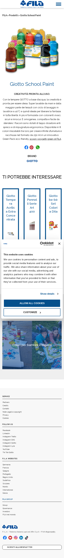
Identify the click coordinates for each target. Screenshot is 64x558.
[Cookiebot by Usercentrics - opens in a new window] (40, 244)
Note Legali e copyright (12, 412)
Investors (6, 512)
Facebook (6, 430)
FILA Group (7, 499)
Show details (47, 293)
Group (5, 505)
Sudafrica (6, 480)
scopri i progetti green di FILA (45, 139)
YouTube (6, 449)
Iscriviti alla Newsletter (19, 547)
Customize (30, 312)
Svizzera (6, 484)
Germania (6, 465)
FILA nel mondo (9, 515)
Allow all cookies (32, 303)
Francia (6, 468)
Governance (7, 508)
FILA (4, 15)
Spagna (6, 471)
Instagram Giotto (9, 443)
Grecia (5, 493)
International (8, 490)
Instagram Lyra (9, 446)
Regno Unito (8, 477)
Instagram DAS (9, 440)
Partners (6, 402)
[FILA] (32, 4)
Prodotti (13, 15)
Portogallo (7, 474)
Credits (5, 406)
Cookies (6, 418)
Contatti (6, 409)
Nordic (5, 487)
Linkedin (6, 434)
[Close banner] (59, 244)
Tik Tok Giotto (8, 452)
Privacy (6, 415)
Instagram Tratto (9, 437)
